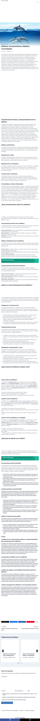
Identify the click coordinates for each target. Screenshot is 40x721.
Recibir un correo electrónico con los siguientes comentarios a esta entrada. (19, 697)
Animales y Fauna (4, 44)
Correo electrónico (19, 690)
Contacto (22, 710)
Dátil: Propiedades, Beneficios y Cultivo (30, 627)
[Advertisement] (20, 12)
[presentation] (10, 645)
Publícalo (30, 719)
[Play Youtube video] (20, 104)
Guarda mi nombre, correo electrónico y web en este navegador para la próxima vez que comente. (19, 694)
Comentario (5, 676)
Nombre (4, 690)
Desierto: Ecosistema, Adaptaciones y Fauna (9, 628)
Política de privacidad (29, 710)
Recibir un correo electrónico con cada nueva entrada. (14, 699)
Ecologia (4, 51)
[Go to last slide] (3, 651)
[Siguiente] (37, 651)
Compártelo (10, 719)
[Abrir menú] (38, 2)
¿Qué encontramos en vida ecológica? (10, 710)
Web (29, 690)
